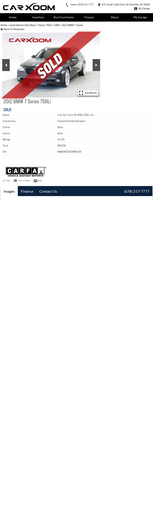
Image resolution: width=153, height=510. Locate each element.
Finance (89, 17)
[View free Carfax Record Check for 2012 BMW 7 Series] (26, 175)
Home (4, 25)
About (115, 17)
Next (96, 65)
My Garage (140, 17)
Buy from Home (64, 17)
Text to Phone (24, 181)
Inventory (38, 17)
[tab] (9, 191)
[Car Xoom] (29, 6)
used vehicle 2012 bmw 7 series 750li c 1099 (34, 25)
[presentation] (9, 191)
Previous (6, 65)
